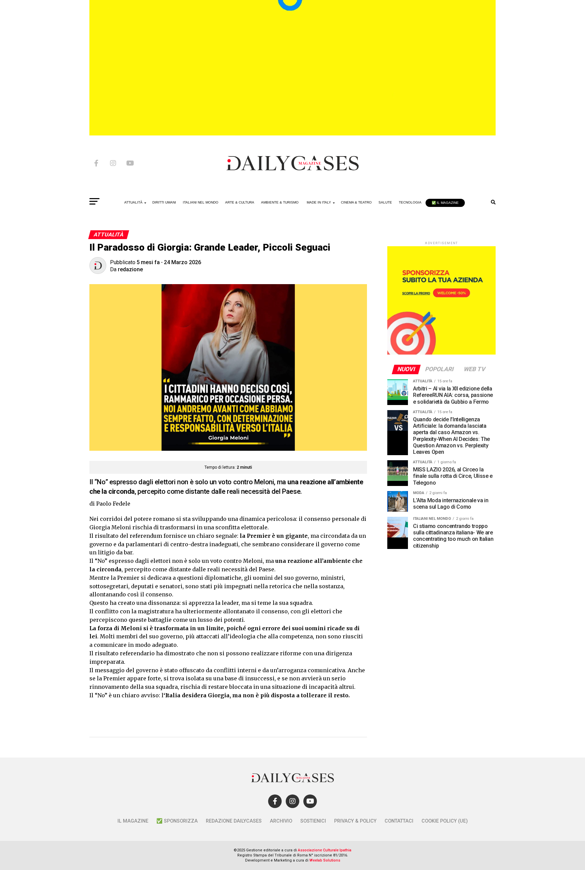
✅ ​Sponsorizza (177, 821)
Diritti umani (164, 202)
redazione (130, 269)
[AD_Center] (292, 133)
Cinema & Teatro (356, 202)
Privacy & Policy (355, 821)
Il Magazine (132, 821)
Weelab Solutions (324, 860)
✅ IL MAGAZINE (445, 203)
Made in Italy (319, 202)
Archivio (281, 821)
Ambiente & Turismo (280, 202)
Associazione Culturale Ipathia (324, 850)
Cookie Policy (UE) (444, 821)
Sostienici (313, 821)
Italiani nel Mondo (200, 202)
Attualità (133, 202)
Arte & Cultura (239, 202)
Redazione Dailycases (234, 821)
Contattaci (399, 821)
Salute (385, 202)
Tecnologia (410, 202)
